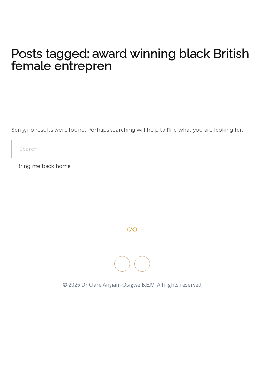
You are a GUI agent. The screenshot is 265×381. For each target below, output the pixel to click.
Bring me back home (43, 166)
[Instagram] (142, 264)
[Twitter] (122, 264)
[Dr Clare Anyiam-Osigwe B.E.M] (132, 229)
